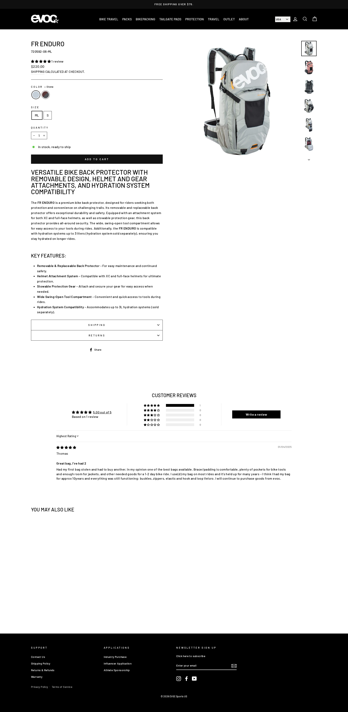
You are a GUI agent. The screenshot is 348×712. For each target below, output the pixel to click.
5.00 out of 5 (102, 412)
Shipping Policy (40, 663)
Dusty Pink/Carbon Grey (45, 95)
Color (42, 86)
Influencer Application (118, 663)
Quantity (40, 127)
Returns (97, 335)
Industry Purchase (115, 656)
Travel (213, 19)
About (244, 19)
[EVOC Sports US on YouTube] (194, 678)
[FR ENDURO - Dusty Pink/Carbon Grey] (68, 610)
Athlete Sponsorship (117, 670)
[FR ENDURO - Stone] (62, 610)
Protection (194, 19)
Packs (127, 19)
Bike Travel (108, 19)
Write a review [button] (256, 414)
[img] (66, 447)
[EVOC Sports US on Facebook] (186, 678)
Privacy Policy (39, 686)
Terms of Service (62, 686)
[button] (41, 61)
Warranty (36, 676)
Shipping (38, 71)
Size (35, 107)
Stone (36, 95)
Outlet (229, 19)
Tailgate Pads (170, 19)
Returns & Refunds (43, 670)
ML (37, 115)
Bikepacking (145, 19)
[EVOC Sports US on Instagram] (178, 678)
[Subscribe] (234, 665)
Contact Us (38, 656)
